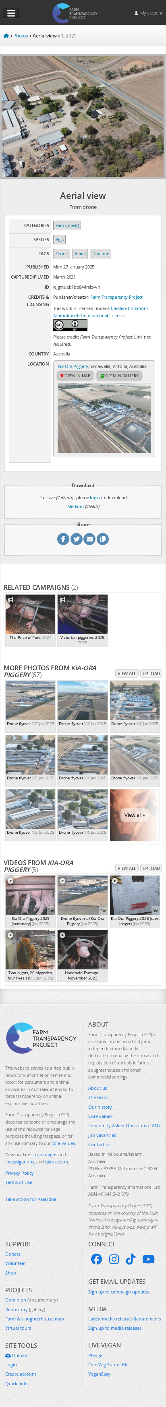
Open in (76, 375)
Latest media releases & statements (124, 1319)
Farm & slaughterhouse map (34, 1319)
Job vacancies (102, 1135)
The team (98, 1097)
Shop (10, 1273)
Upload (151, 673)
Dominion (31, 1300)
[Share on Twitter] (77, 539)
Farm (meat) (67, 225)
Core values (100, 1116)
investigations (19, 1162)
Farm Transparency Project (116, 297)
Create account (20, 1374)
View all (127, 673)
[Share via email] (89, 539)
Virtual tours (18, 1328)
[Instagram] (114, 1259)
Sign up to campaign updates (118, 1292)
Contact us (99, 1144)
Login (11, 1365)
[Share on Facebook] (63, 539)
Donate (13, 1254)
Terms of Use (18, 1182)
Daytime (100, 253)
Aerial (80, 253)
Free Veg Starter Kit (108, 1365)
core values (63, 1143)
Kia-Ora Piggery (73, 366)
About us (97, 1088)
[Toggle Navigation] (11, 13)
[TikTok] (130, 1259)
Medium (75, 506)
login (95, 497)
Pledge (95, 1355)
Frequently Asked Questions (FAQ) (124, 1125)
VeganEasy (99, 1374)
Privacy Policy (19, 1173)
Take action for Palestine (30, 1199)
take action (56, 1162)
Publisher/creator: (71, 297)
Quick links (16, 1383)
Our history (100, 1107)
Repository (25, 1309)
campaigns (46, 1154)
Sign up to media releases (114, 1328)
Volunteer (15, 1263)
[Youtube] (148, 1259)
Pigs (60, 239)
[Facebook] (96, 1259)
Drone (62, 253)
